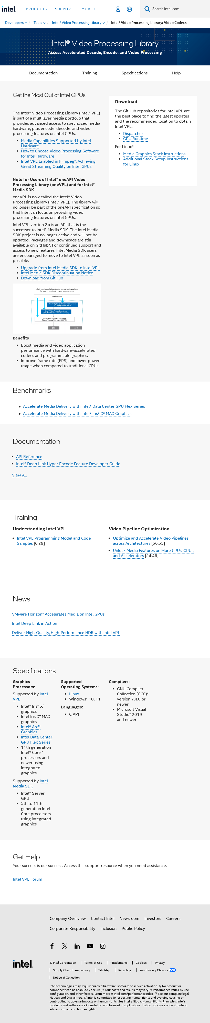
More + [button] (88, 9)
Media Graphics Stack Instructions (154, 154)
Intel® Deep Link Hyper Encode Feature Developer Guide (68, 463)
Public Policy (133, 928)
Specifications (135, 73)
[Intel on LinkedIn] (77, 947)
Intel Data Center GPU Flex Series (36, 740)
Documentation (43, 73)
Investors (152, 918)
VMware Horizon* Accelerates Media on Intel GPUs (58, 614)
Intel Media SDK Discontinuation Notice (57, 273)
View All (19, 475)
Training (89, 73)
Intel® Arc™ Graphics (30, 729)
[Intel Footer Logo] (23, 963)
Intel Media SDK (30, 783)
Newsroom (129, 918)
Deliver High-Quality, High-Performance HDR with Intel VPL (66, 632)
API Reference (29, 456)
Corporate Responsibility (72, 928)
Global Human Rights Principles (154, 1001)
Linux (74, 694)
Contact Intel (102, 918)
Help (176, 73)
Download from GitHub (42, 278)
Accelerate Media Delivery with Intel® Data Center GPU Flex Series (84, 406)
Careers (173, 918)
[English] (129, 9)
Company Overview (68, 918)
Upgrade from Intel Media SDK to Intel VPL (60, 267)
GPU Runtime (135, 138)
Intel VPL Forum (27, 879)
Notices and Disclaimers (66, 997)
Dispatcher (133, 133)
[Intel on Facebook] (52, 947)
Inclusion (108, 928)
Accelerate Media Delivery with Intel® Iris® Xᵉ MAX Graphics (77, 413)
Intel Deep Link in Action (34, 623)
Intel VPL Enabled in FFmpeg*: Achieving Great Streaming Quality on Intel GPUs (58, 164)
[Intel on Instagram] (102, 947)
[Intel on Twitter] (64, 947)
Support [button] (64, 9)
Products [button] (36, 9)
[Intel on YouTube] (90, 947)
